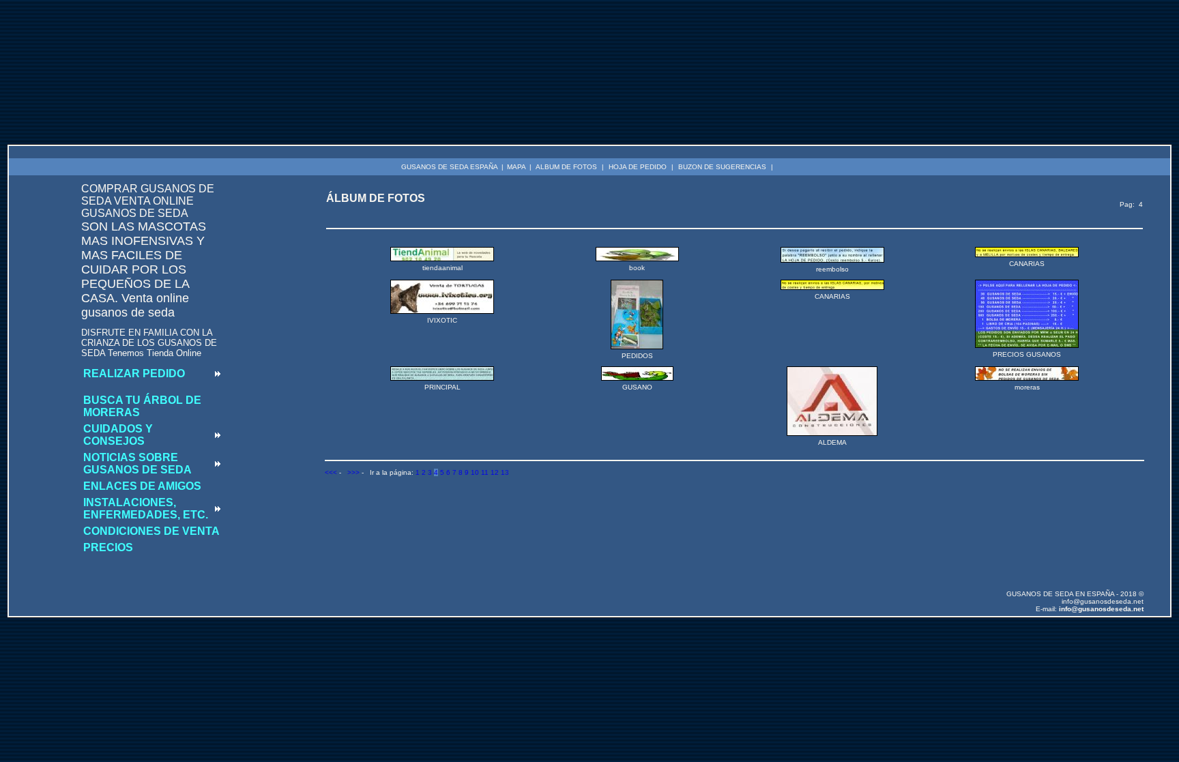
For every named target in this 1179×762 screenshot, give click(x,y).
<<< (331, 472)
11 (485, 472)
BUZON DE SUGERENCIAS (722, 167)
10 (475, 472)
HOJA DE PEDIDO (638, 167)
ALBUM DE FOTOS (566, 167)
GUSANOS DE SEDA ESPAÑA (449, 167)
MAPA (516, 167)
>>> (353, 472)
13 (505, 472)
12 (495, 472)
